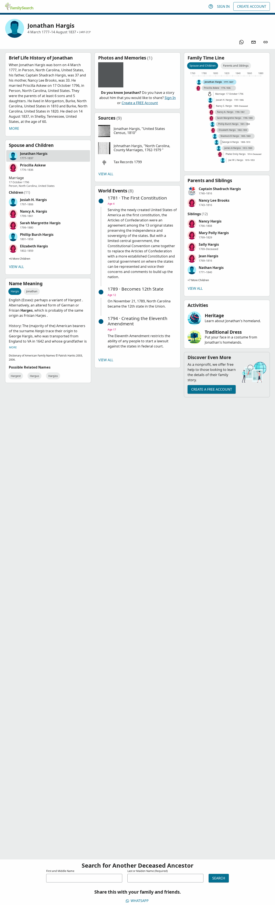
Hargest (16, 376)
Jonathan (31, 291)
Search (218, 878)
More (14, 128)
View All (16, 266)
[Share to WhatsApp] (241, 42)
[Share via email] (253, 42)
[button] (48, 156)
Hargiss (53, 376)
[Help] (210, 6)
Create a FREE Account (140, 103)
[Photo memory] (110, 74)
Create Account (251, 6)
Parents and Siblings (236, 65)
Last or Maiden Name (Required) (147, 871)
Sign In (223, 6)
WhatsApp (140, 900)
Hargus (34, 376)
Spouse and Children (202, 65)
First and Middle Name (60, 871)
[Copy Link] (265, 42)
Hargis (15, 291)
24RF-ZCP (85, 32)
